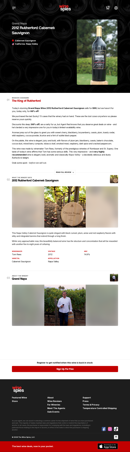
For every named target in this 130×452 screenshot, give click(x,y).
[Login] (116, 8)
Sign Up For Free (65, 368)
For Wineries (53, 404)
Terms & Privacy (91, 404)
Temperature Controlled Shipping (100, 408)
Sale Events (53, 412)
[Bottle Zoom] (113, 23)
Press (85, 401)
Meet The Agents (56, 408)
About (50, 397)
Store (15, 401)
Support (87, 397)
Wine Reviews (54, 401)
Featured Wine (19, 397)
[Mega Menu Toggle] (14, 8)
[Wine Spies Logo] (18, 394)
